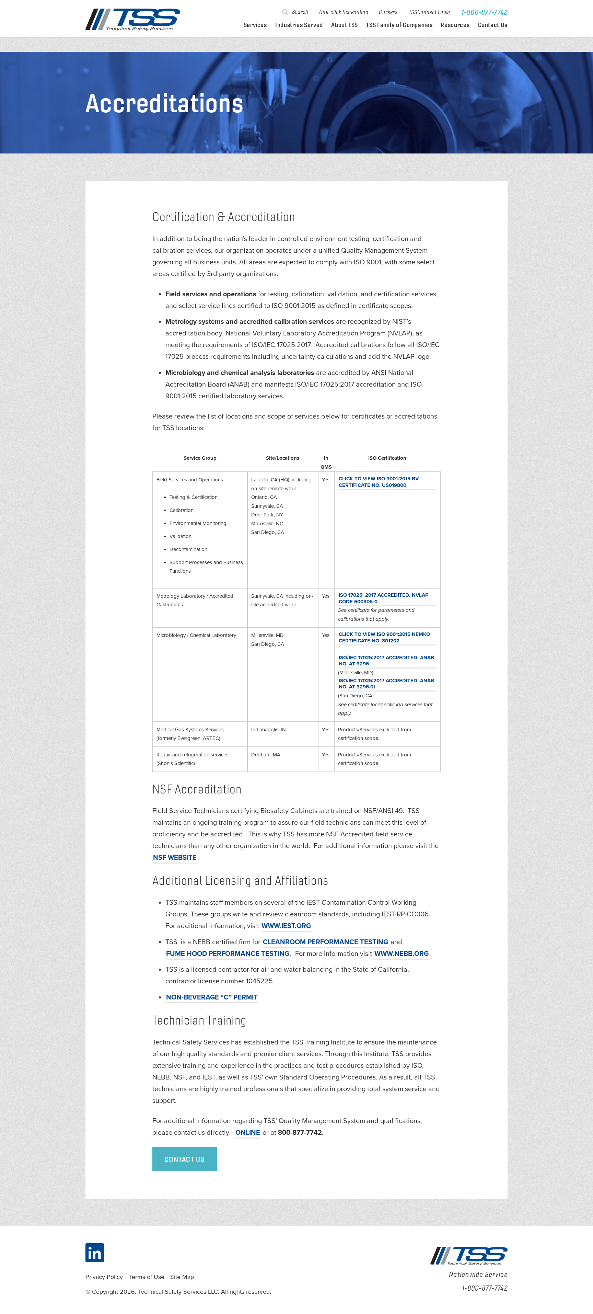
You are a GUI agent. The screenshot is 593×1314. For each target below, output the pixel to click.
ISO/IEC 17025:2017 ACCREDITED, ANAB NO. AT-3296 (386, 660)
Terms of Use (146, 1277)
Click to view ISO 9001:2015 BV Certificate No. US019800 (379, 482)
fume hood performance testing (227, 954)
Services (255, 25)
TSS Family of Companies (399, 25)
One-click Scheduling (343, 12)
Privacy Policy (104, 1277)
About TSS (344, 25)
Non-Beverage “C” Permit (212, 997)
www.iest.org (286, 926)
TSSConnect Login (429, 12)
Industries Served (299, 25)
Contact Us (493, 25)
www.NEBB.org (401, 954)
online (247, 1133)
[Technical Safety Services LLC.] (132, 20)
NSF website (175, 858)
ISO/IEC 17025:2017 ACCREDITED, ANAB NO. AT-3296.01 (386, 683)
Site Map (182, 1277)
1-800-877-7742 (484, 12)
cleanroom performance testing (325, 942)
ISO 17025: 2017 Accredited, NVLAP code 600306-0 (383, 598)
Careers (388, 12)
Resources (455, 25)
